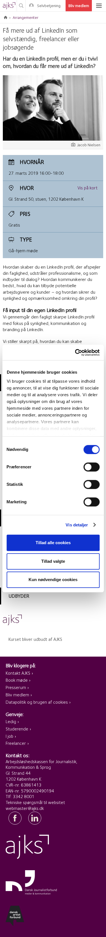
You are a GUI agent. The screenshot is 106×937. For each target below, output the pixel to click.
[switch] (91, 466)
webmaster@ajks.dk (25, 808)
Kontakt (43, 17)
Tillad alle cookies (53, 542)
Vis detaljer (77, 524)
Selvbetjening (48, 5)
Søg (21, 5)
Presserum (16, 687)
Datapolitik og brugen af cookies (37, 702)
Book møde (17, 680)
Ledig (11, 721)
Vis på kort (87, 187)
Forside (5, 17)
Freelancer (16, 743)
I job (9, 736)
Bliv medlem (78, 5)
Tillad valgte (53, 561)
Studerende (17, 729)
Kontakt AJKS (18, 673)
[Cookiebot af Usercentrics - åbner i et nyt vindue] (75, 352)
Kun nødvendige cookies (53, 579)
